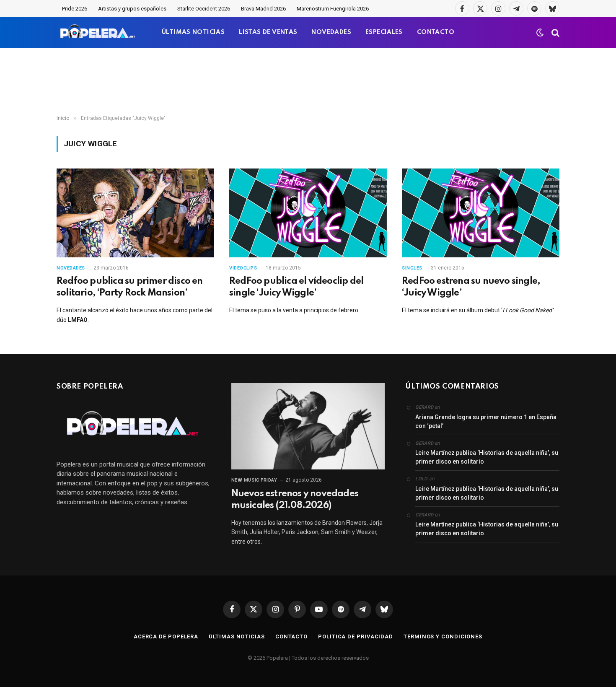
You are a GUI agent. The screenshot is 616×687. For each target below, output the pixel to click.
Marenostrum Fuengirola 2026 (333, 8)
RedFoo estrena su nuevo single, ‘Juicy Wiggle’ (471, 287)
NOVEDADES (331, 32)
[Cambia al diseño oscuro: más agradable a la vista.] (540, 33)
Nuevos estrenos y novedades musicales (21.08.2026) (294, 499)
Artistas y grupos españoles (132, 8)
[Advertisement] (308, 82)
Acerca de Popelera (166, 636)
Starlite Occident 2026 (203, 8)
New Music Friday (254, 480)
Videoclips (243, 268)
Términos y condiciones (443, 636)
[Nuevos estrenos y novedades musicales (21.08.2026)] (308, 426)
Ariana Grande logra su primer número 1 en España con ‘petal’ (485, 421)
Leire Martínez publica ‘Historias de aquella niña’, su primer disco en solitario (486, 457)
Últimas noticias (237, 636)
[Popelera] (98, 32)
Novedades (71, 268)
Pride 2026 (74, 8)
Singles (412, 268)
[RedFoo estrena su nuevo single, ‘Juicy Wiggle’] (480, 213)
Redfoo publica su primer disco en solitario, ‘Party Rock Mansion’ (130, 287)
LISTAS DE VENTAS (268, 32)
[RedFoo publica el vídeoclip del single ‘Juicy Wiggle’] (308, 213)
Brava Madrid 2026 (263, 8)
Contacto (291, 636)
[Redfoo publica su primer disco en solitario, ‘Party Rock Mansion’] (135, 213)
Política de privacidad (355, 636)
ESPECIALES (384, 32)
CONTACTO (435, 32)
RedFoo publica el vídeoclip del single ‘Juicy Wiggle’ (296, 287)
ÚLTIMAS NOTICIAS (193, 32)
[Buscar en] (554, 32)
